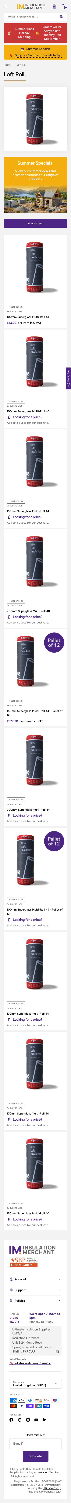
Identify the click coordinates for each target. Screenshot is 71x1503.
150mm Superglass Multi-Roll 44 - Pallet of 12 (35, 713)
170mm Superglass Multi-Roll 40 (28, 1113)
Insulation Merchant (48, 1472)
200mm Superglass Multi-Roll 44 (28, 809)
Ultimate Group (52, 1488)
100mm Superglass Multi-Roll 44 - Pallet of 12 (35, 912)
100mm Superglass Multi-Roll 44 (28, 317)
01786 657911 (14, 1320)
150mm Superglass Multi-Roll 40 (28, 1213)
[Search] (62, 17)
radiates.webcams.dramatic (30, 1363)
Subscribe (35, 1456)
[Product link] (35, 281)
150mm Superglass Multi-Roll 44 (28, 511)
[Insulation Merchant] (31, 6)
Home (7, 64)
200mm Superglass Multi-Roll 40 (28, 611)
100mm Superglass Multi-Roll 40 (28, 411)
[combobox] (35, 17)
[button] (5, 6)
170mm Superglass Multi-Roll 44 (28, 1013)
